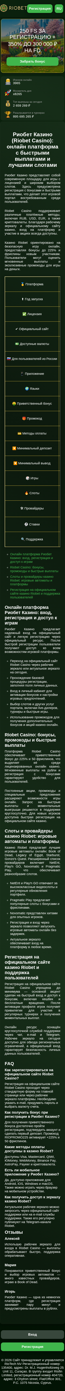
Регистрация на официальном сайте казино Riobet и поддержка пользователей (35, 593)
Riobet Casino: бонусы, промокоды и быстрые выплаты (34, 569)
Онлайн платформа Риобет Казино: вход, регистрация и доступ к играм (31, 558)
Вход (32, 1334)
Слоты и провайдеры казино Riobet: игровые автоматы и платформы (31, 580)
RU (59, 8)
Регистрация (40, 8)
